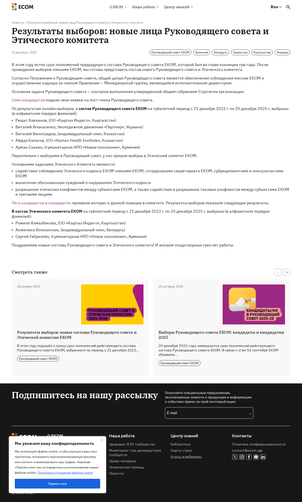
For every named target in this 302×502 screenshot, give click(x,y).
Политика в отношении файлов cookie (65, 473)
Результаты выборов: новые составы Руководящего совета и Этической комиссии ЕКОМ (77, 335)
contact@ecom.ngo (247, 450)
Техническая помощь (126, 467)
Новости (18, 23)
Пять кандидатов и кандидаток (41, 202)
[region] (57, 464)
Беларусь (220, 52)
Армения (201, 52)
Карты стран (181, 450)
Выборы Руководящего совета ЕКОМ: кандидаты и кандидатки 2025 (221, 335)
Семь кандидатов (28, 99)
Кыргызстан (262, 52)
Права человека (122, 461)
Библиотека (181, 444)
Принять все (57, 484)
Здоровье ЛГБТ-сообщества (132, 444)
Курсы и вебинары (186, 456)
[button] (277, 272)
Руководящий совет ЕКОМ (170, 52)
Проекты (116, 473)
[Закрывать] (101, 440)
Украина (282, 52)
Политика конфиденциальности (258, 444)
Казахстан (240, 52)
